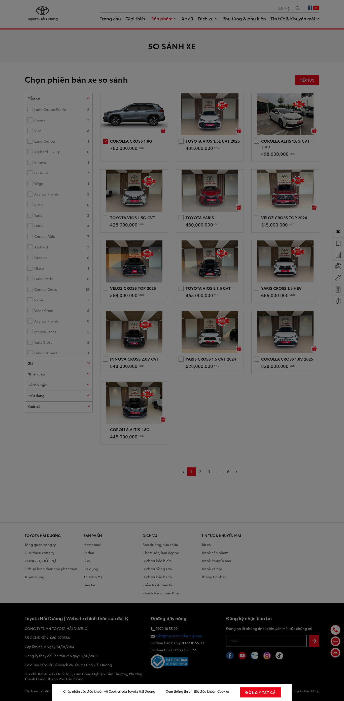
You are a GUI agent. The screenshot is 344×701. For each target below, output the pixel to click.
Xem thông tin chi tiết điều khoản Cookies (197, 691)
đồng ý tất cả (260, 692)
